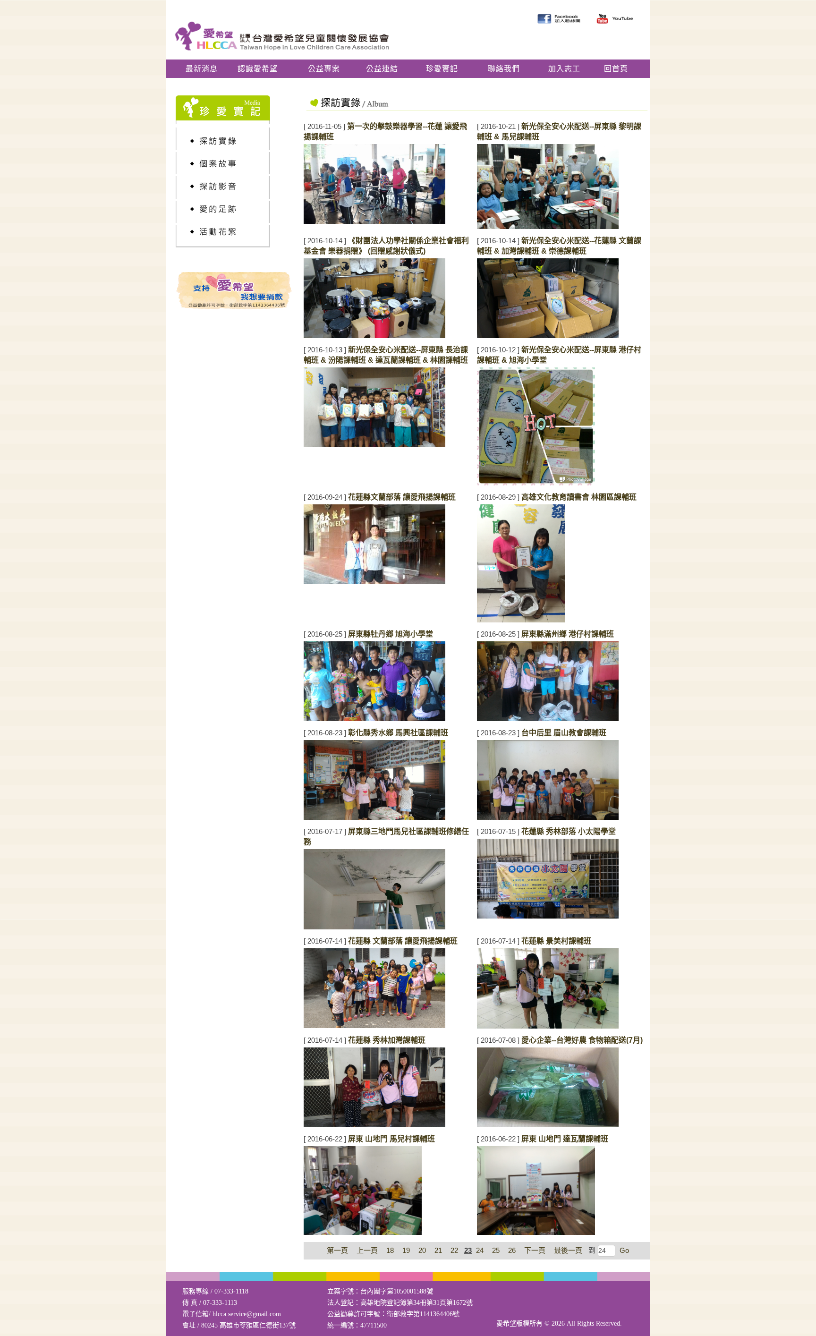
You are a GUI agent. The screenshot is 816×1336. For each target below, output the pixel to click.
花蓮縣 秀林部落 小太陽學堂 (568, 831)
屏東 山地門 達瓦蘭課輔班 (564, 1139)
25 (496, 1250)
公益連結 (382, 69)
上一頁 (367, 1250)
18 (390, 1250)
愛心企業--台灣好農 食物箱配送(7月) (582, 1040)
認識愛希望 (258, 69)
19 (406, 1250)
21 (438, 1250)
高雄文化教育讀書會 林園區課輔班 (579, 497)
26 (512, 1250)
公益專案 (324, 69)
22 (454, 1250)
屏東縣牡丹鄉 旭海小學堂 (390, 634)
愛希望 (506, 1323)
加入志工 (564, 69)
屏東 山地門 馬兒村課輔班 (391, 1139)
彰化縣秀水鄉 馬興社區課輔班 (398, 733)
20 (422, 1250)
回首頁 (616, 69)
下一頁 (534, 1250)
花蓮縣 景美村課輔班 (556, 941)
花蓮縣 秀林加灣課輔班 (386, 1040)
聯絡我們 (504, 69)
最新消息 (202, 69)
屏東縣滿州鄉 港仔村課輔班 (567, 634)
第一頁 (337, 1250)
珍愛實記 (442, 69)
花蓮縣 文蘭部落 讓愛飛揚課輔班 (403, 941)
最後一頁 (568, 1250)
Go (623, 1250)
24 (480, 1250)
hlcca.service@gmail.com (246, 1314)
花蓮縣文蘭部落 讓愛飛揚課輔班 (402, 497)
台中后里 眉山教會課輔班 (563, 733)
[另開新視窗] (235, 187)
